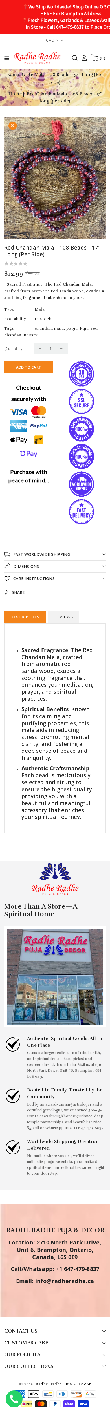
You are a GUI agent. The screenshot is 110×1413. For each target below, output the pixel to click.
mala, (59, 328)
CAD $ (52, 40)
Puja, (85, 328)
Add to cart (28, 367)
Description (25, 617)
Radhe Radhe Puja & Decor (63, 1384)
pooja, (72, 328)
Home (15, 93)
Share (18, 592)
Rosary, (31, 335)
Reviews (63, 617)
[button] (6, 59)
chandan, (44, 328)
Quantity (13, 348)
